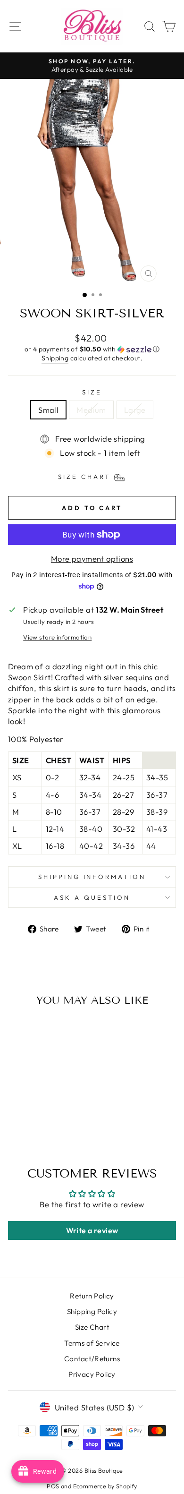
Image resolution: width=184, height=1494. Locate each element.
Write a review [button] (92, 1230)
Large (135, 410)
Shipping (55, 358)
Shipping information (92, 876)
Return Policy (92, 1295)
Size (92, 392)
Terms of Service (92, 1343)
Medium (91, 410)
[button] (92, 349)
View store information (57, 637)
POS (53, 1486)
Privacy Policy (92, 1374)
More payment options (92, 558)
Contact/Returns (92, 1358)
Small (48, 410)
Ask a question (92, 897)
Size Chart (92, 1327)
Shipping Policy (92, 1311)
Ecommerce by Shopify (105, 1486)
